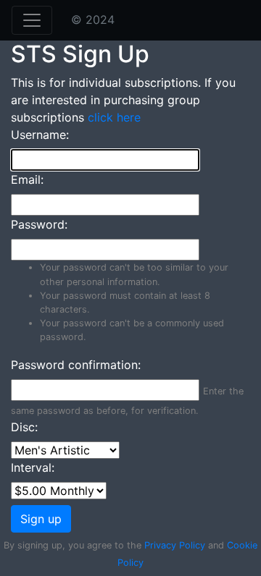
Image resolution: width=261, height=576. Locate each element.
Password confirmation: (76, 364)
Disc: (24, 427)
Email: (27, 179)
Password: (39, 224)
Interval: (32, 467)
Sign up (41, 519)
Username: (40, 134)
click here (114, 117)
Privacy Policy (174, 545)
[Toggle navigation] (32, 20)
